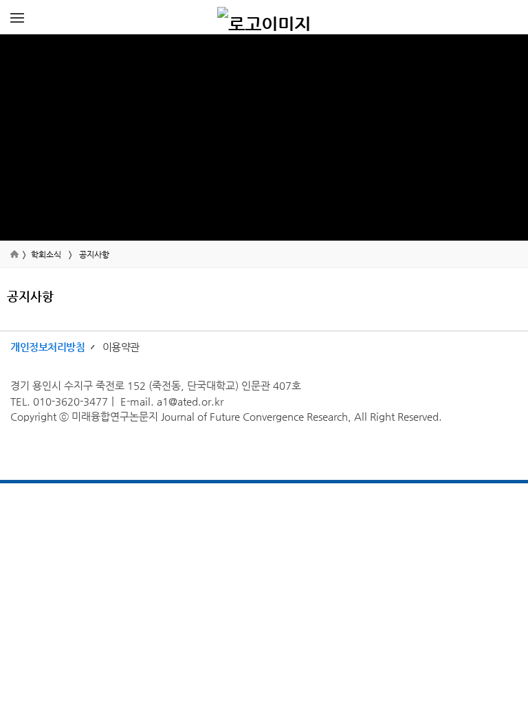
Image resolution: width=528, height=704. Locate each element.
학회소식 (46, 254)
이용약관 (121, 347)
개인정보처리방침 (47, 347)
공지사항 (94, 254)
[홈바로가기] (264, 17)
